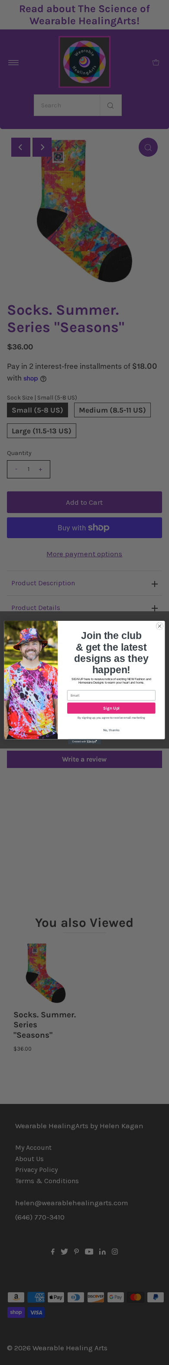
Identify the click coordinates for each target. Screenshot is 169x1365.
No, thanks (111, 730)
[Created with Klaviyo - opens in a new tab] (84, 741)
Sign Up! (111, 708)
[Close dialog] (159, 626)
